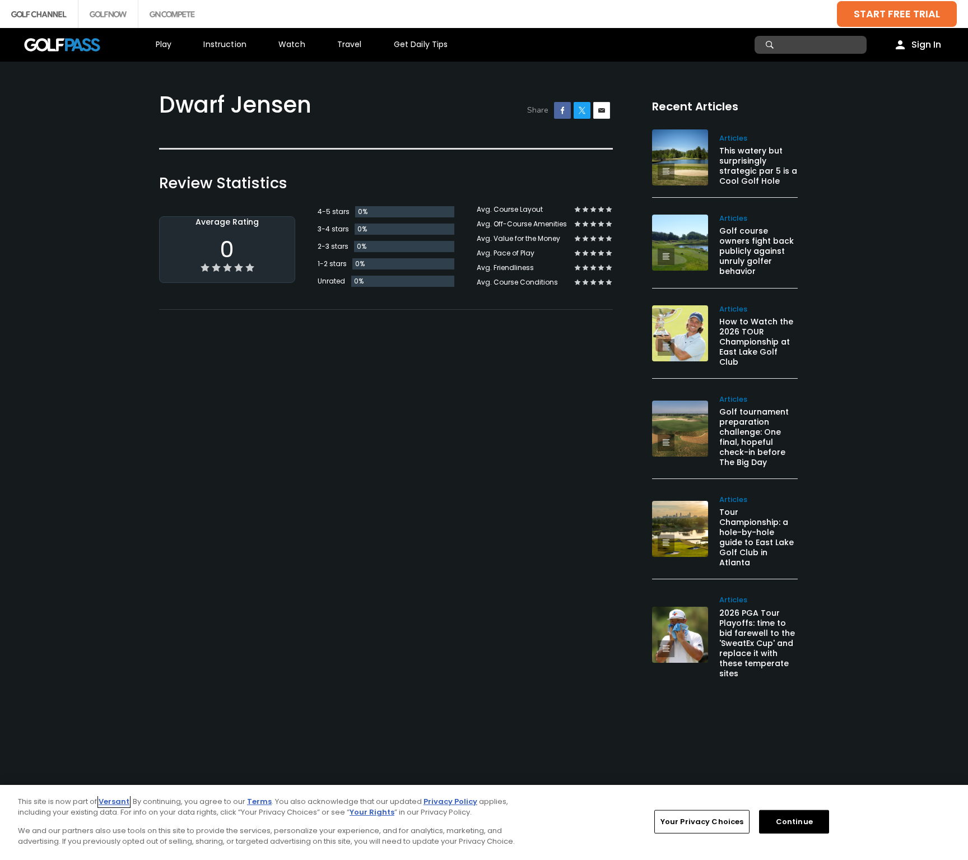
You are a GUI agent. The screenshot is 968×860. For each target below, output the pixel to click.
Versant (114, 801)
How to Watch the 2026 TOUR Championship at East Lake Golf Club (756, 342)
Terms (259, 801)
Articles (733, 138)
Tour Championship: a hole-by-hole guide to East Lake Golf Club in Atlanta (756, 537)
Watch (291, 44)
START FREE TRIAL (897, 14)
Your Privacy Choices (702, 821)
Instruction (224, 44)
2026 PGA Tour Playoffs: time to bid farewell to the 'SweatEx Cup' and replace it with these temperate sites (757, 643)
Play (164, 44)
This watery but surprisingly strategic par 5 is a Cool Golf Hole (758, 166)
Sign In (926, 44)
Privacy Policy (450, 801)
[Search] (771, 45)
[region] (484, 822)
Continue (794, 821)
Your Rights (372, 812)
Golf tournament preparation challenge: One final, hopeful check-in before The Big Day (754, 437)
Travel (349, 44)
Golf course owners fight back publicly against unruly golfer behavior (756, 251)
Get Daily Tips (421, 44)
